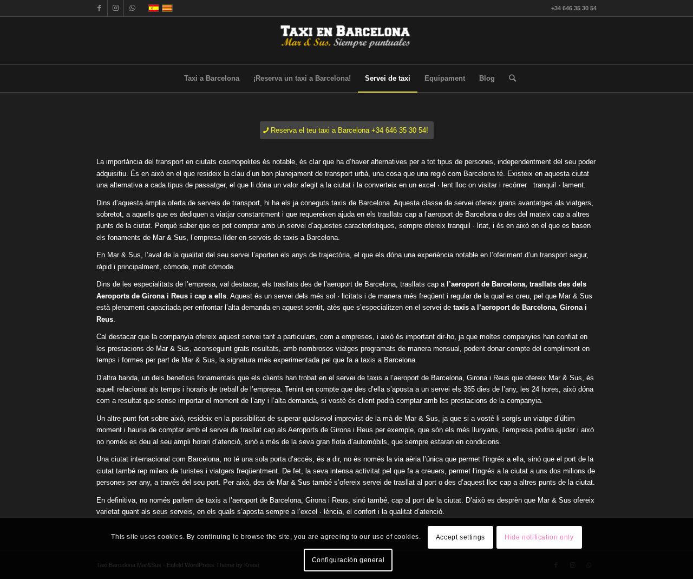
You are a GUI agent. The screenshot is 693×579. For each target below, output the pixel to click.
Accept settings (460, 537)
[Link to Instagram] (115, 8)
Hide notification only (539, 537)
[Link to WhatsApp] (132, 8)
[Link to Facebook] (99, 8)
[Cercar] (509, 78)
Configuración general (348, 560)
